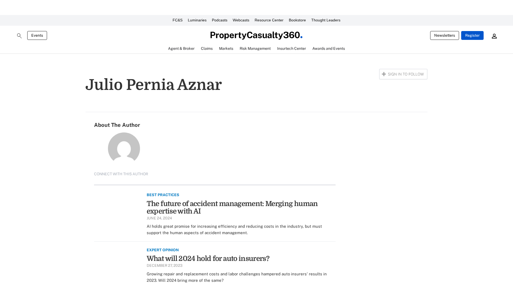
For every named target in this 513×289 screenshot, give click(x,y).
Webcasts (241, 20)
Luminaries (197, 20)
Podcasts (219, 20)
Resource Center (269, 20)
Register (472, 35)
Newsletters (444, 35)
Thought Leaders (325, 20)
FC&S (177, 20)
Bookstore (297, 20)
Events (37, 35)
